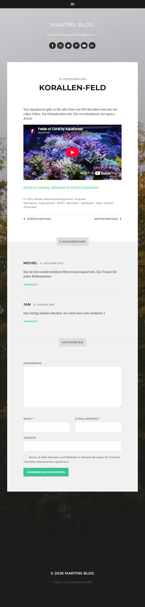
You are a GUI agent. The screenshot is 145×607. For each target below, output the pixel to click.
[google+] (92, 45)
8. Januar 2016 (44, 304)
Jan (27, 304)
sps (100, 203)
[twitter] (68, 45)
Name (28, 418)
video (110, 203)
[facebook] (52, 45)
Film (30, 199)
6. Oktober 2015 (51, 263)
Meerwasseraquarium (58, 199)
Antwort (30, 284)
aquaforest (48, 203)
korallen (74, 203)
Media (38, 199)
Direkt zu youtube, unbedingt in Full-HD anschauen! (61, 187)
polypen (88, 203)
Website (29, 437)
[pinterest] (76, 45)
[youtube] (84, 45)
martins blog (72, 25)
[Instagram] (60, 45)
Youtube (80, 199)
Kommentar (32, 363)
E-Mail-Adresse (87, 418)
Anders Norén (81, 582)
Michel (30, 263)
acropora (31, 203)
